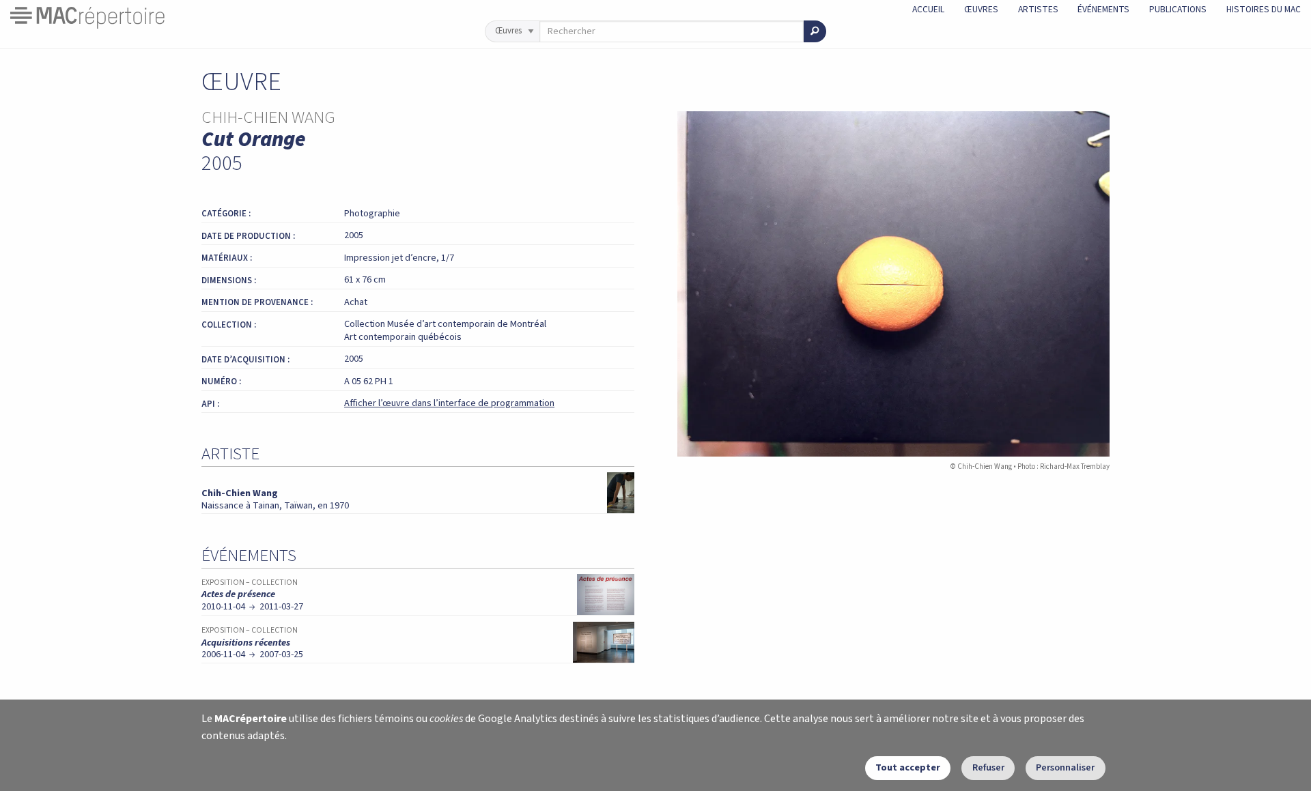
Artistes (1038, 9)
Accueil (928, 9)
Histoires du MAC (1263, 9)
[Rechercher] (815, 31)
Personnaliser (1065, 767)
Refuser (988, 767)
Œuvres (981, 9)
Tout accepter (907, 767)
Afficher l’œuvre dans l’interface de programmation (449, 403)
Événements (1103, 9)
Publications (1178, 9)
